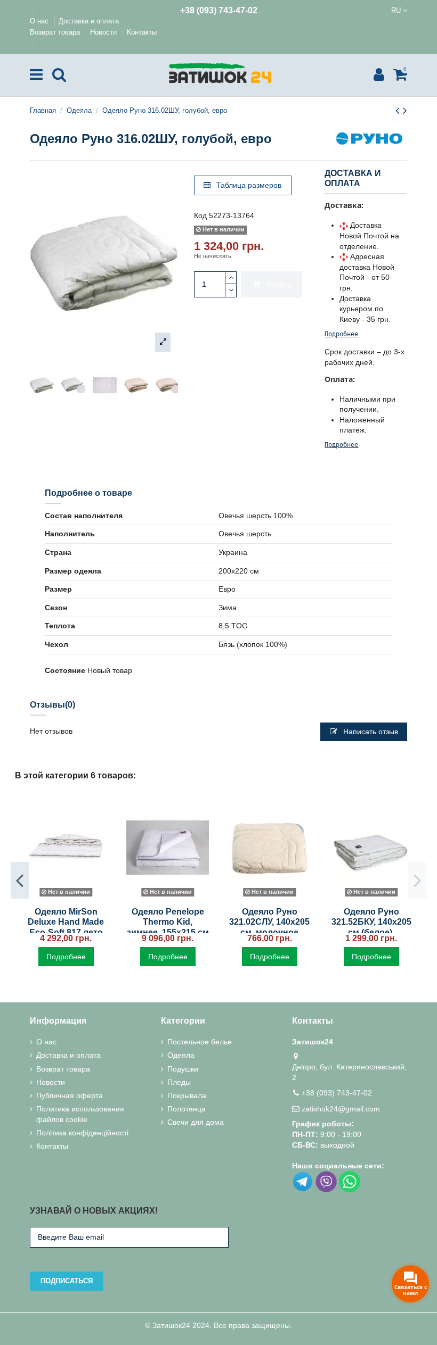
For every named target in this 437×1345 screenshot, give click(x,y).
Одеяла (181, 1055)
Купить (279, 284)
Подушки (182, 1069)
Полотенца (186, 1109)
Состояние (65, 670)
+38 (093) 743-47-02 (218, 10)
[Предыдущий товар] (399, 110)
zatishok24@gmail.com (341, 1109)
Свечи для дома (195, 1122)
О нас (40, 21)
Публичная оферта (69, 1095)
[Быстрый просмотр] (65, 897)
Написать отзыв (369, 731)
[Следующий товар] (405, 110)
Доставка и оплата (90, 21)
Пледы (179, 1082)
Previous (20, 880)
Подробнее (341, 334)
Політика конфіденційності (82, 1132)
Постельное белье (199, 1041)
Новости (104, 32)
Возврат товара (56, 32)
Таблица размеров (247, 185)
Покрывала (186, 1095)
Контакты (142, 32)
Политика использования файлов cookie (80, 1114)
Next (417, 880)
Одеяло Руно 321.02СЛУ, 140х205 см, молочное (269, 921)
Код (200, 215)
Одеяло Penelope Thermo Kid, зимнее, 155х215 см (168, 921)
